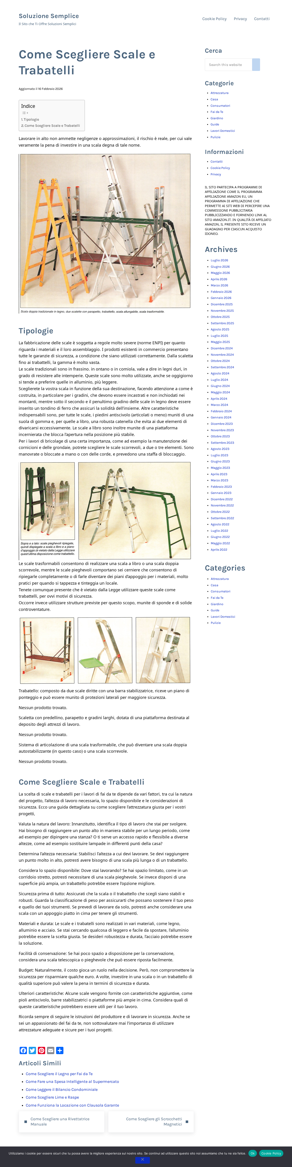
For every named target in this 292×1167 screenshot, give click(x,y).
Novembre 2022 (222, 505)
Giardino (217, 118)
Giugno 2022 (220, 537)
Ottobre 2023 (220, 436)
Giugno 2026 (220, 267)
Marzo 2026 (219, 285)
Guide (215, 124)
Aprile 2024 (219, 399)
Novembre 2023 (222, 430)
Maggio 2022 (220, 543)
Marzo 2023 (219, 480)
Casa (214, 99)
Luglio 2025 (219, 336)
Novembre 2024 (222, 355)
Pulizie (215, 137)
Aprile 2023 (219, 474)
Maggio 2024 (220, 392)
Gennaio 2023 (221, 493)
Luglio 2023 (219, 455)
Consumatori (220, 106)
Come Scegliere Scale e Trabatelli (52, 125)
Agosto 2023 (220, 449)
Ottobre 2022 (220, 512)
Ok (253, 1153)
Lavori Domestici (223, 131)
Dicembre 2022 (222, 499)
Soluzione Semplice (49, 16)
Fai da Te (217, 112)
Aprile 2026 (219, 279)
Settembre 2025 (222, 323)
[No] (142, 1160)
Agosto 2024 (220, 373)
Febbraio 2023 (221, 487)
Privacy (216, 174)
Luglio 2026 (219, 260)
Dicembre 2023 (222, 424)
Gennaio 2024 (221, 417)
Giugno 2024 (220, 386)
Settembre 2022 (222, 518)
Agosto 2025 (220, 329)
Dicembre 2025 (222, 304)
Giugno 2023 (220, 461)
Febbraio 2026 (221, 292)
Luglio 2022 (219, 531)
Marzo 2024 (219, 405)
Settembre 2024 (222, 367)
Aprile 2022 (219, 550)
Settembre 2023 (222, 443)
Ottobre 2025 (220, 317)
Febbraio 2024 (221, 411)
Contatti (217, 161)
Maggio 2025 (220, 342)
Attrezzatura (220, 93)
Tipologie (31, 119)
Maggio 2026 (220, 273)
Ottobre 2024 (220, 361)
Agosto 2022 (220, 524)
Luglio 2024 (219, 380)
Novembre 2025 (222, 311)
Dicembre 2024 (222, 348)
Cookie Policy (220, 168)
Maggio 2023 (220, 468)
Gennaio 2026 (221, 298)
